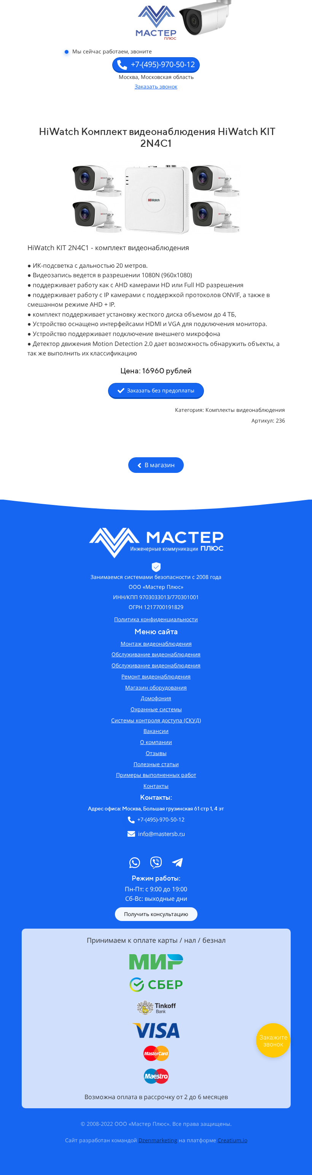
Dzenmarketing (157, 1140)
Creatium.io (232, 1140)
